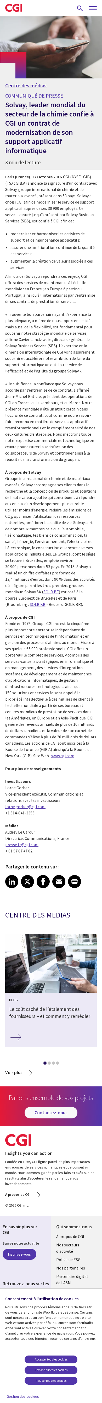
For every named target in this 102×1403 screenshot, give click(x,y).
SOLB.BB (38, 604)
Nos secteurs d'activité (67, 1248)
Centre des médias (26, 85)
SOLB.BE (51, 591)
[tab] (44, 1064)
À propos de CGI (70, 1236)
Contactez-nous (51, 1112)
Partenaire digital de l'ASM (72, 1279)
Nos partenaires (70, 1268)
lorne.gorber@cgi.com (25, 806)
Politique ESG (68, 1259)
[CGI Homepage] (13, 8)
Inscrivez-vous (19, 1254)
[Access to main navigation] (93, 8)
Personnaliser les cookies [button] (51, 1370)
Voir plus (13, 1072)
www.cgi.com (62, 755)
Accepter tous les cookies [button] (51, 1359)
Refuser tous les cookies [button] (51, 1381)
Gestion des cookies (23, 1396)
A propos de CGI (18, 1194)
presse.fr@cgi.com (21, 844)
